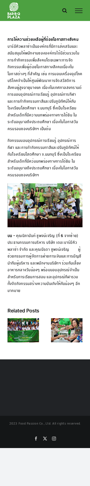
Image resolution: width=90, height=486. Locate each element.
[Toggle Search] (64, 10)
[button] (11, 330)
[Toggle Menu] (78, 10)
